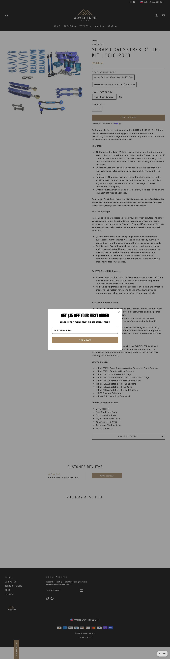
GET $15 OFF (85, 340)
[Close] (119, 312)
